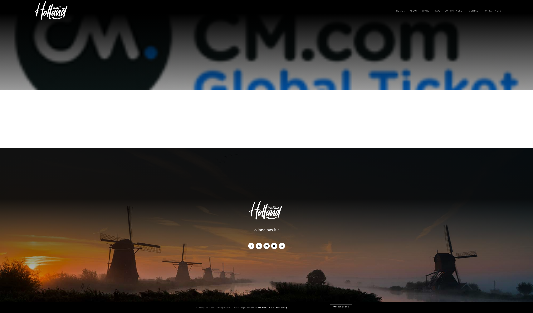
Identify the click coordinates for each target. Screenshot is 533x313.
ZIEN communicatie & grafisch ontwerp (272, 307)
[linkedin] (282, 246)
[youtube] (274, 246)
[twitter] (259, 246)
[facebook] (251, 246)
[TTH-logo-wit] (52, 2)
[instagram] (266, 246)
